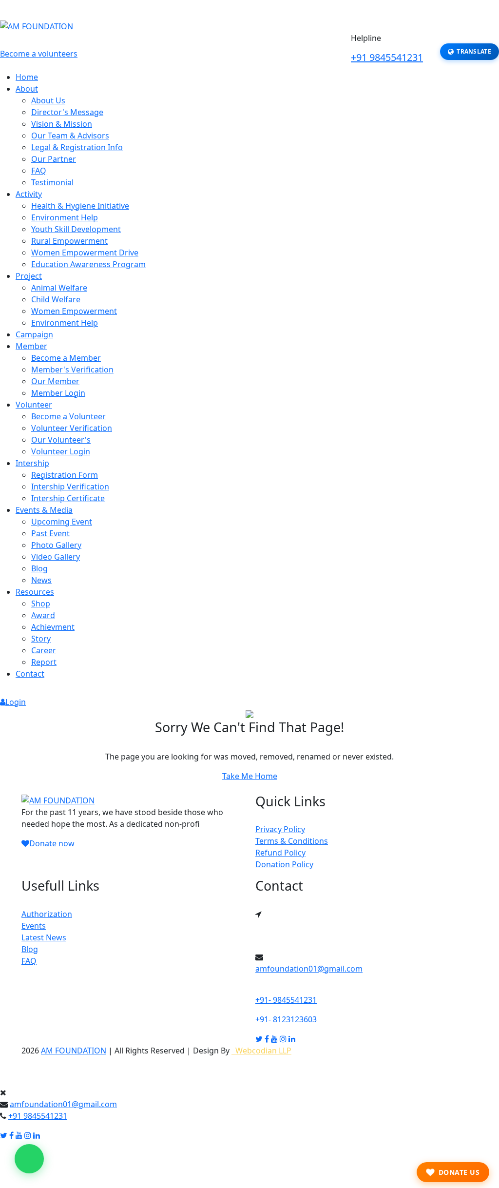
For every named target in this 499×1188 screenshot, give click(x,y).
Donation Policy (284, 864)
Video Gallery (55, 556)
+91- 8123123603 (286, 1019)
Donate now (52, 843)
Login (15, 702)
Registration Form (64, 474)
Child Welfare (55, 299)
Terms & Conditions (291, 841)
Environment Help (64, 217)
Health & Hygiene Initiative (80, 205)
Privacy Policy (280, 829)
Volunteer (34, 404)
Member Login (58, 393)
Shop (40, 603)
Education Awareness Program (88, 264)
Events (33, 925)
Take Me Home (249, 776)
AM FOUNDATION (73, 1050)
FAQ (38, 170)
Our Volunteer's (61, 439)
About (27, 88)
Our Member (55, 381)
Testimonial (52, 182)
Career (43, 650)
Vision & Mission (61, 123)
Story (41, 638)
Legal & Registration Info (77, 147)
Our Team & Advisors (70, 135)
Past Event (50, 533)
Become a (38, 53)
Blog (39, 568)
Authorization (46, 914)
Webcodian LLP (261, 1050)
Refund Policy (280, 852)
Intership (32, 463)
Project (29, 276)
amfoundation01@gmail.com (309, 968)
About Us (48, 100)
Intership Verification (70, 486)
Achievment (53, 627)
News (41, 580)
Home (27, 77)
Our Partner (53, 159)
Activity (29, 194)
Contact (30, 673)
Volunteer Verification (71, 428)
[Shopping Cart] (257, 684)
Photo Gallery (56, 545)
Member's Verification (72, 369)
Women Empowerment (74, 311)
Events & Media (44, 510)
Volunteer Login (60, 451)
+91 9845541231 (387, 57)
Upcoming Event (61, 521)
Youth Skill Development (76, 229)
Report (44, 662)
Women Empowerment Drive (84, 252)
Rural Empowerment (69, 240)
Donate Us (459, 1172)
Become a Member (66, 357)
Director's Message (67, 112)
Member (31, 346)
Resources (35, 591)
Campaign (34, 334)
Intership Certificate (68, 498)
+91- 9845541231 (286, 999)
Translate (474, 51)
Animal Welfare (59, 287)
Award (43, 615)
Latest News (43, 937)
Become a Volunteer (68, 416)
